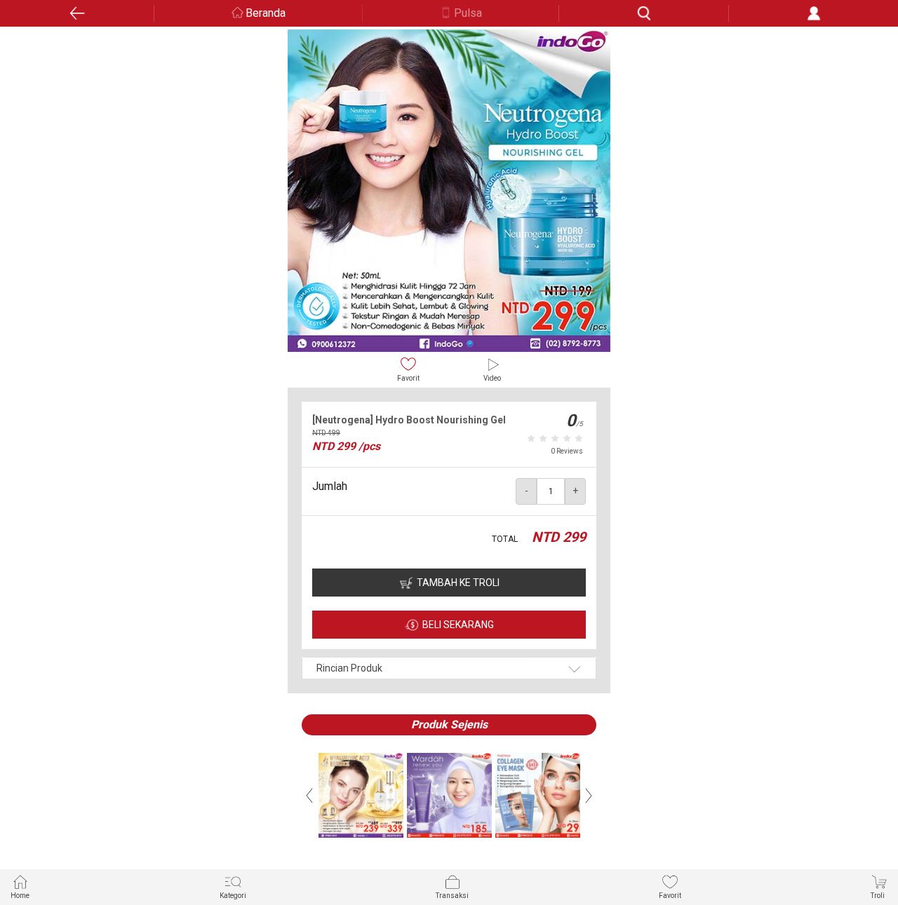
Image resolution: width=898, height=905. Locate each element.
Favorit (408, 378)
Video (492, 378)
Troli (878, 895)
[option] (449, 190)
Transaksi (452, 895)
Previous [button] (309, 795)
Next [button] (588, 795)
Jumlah (329, 486)
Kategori (233, 895)
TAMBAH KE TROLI (458, 582)
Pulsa (468, 13)
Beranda (266, 13)
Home (20, 895)
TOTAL (505, 539)
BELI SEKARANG (458, 624)
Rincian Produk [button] (349, 668)
